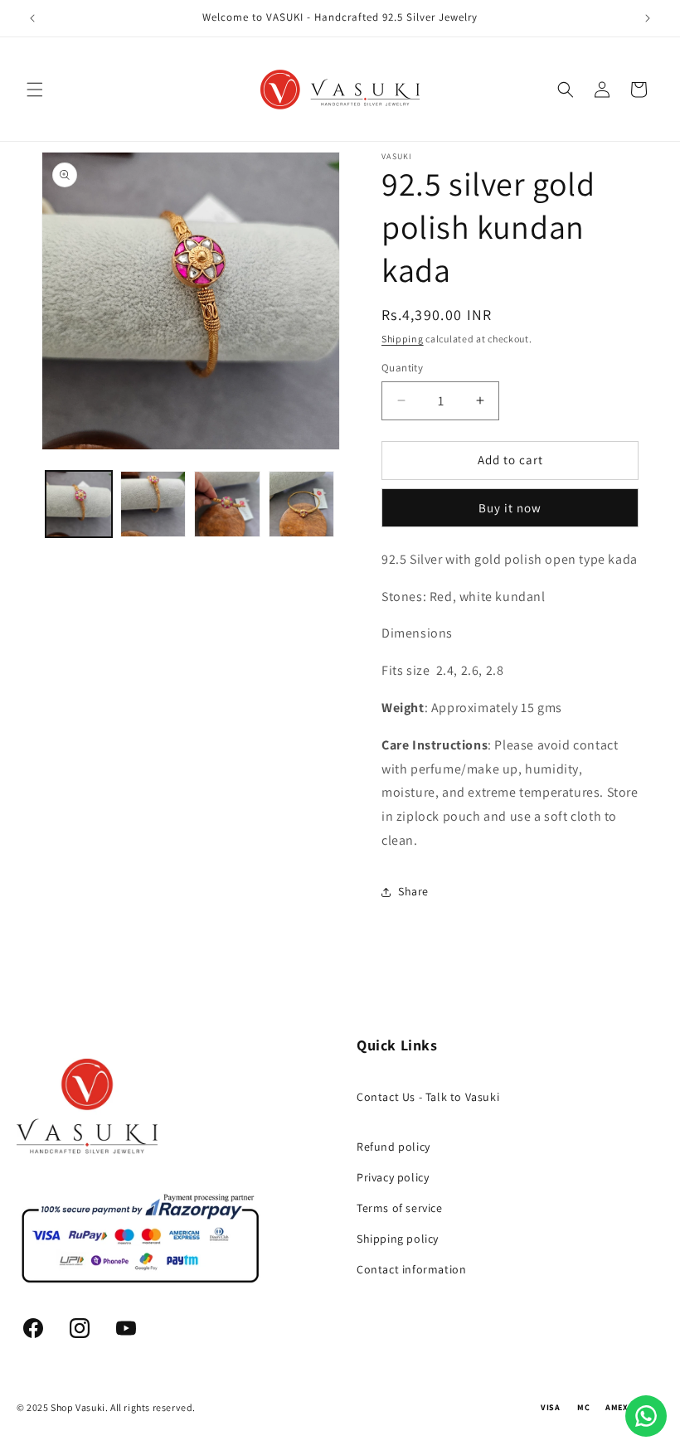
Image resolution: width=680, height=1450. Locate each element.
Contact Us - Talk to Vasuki (428, 1096)
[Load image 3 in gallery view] (227, 504)
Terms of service (400, 1207)
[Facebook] (33, 1328)
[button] (35, 89)
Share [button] (413, 891)
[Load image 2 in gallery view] (153, 504)
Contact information (411, 1269)
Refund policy (393, 1146)
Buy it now (510, 508)
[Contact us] (646, 1416)
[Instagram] (79, 1328)
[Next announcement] (647, 18)
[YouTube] (126, 1328)
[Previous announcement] (32, 18)
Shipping (402, 338)
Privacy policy (393, 1177)
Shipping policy (398, 1238)
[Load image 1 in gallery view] (79, 504)
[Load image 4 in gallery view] (302, 504)
